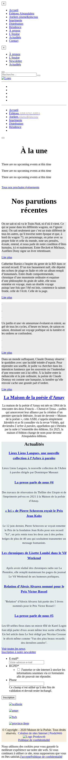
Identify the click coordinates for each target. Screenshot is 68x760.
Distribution (16, 23)
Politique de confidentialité (34, 740)
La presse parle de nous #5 (34, 616)
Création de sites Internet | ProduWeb (40, 733)
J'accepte (25, 756)
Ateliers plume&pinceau (23, 17)
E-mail (14, 658)
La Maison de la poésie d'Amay (34, 397)
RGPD (14, 666)
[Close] (3, 71)
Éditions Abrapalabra (21, 13)
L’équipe (14, 34)
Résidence (15, 27)
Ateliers (23, 116)
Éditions (24, 113)
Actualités (15, 37)
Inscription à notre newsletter (19, 652)
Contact (13, 40)
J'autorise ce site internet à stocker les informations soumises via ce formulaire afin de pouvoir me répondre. (41, 673)
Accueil (13, 10)
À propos (14, 30)
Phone (13, 680)
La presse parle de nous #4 (34, 482)
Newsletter (15, 61)
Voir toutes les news (13, 648)
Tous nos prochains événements (20, 187)
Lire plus (7, 257)
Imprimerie (15, 20)
